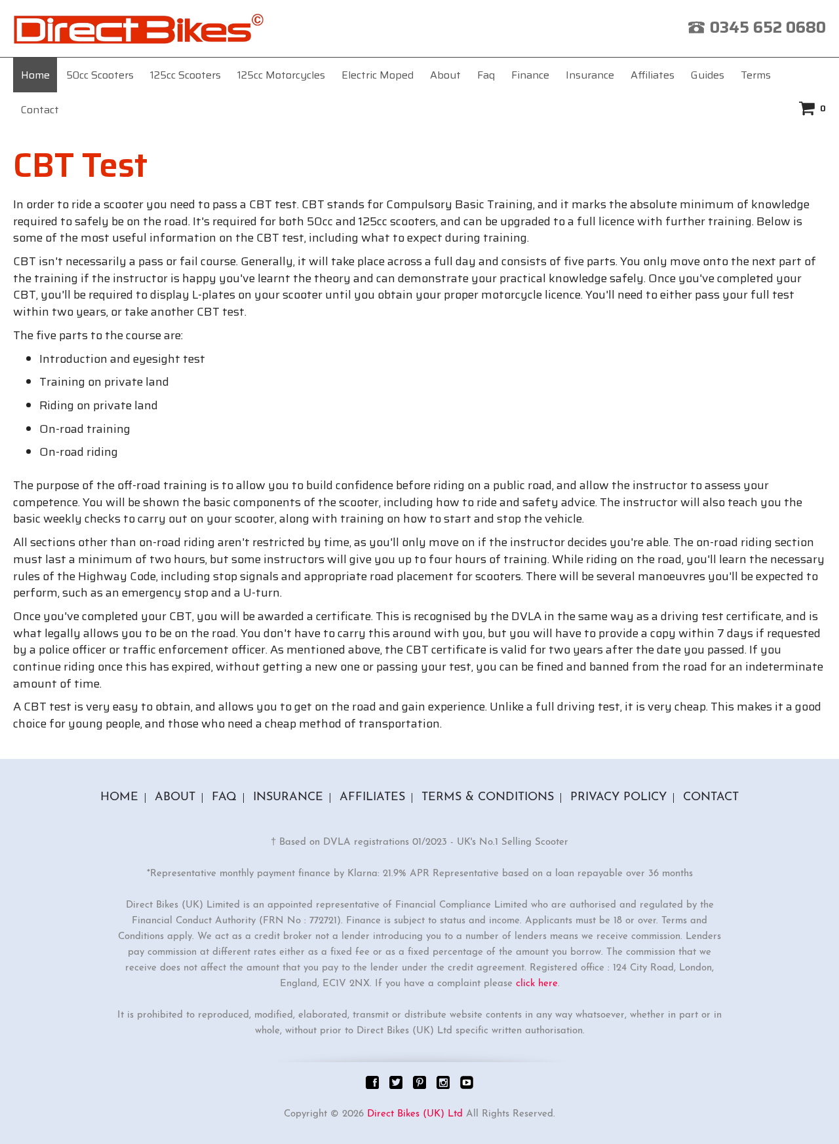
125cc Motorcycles (281, 75)
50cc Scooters (100, 75)
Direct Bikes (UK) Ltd (415, 1114)
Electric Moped (377, 75)
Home (35, 75)
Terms (756, 75)
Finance (530, 75)
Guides (707, 75)
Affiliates (652, 75)
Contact (40, 109)
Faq (486, 75)
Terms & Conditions (487, 797)
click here (537, 984)
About (445, 75)
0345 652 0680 (768, 27)
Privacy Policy (618, 797)
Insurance (590, 75)
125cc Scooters (185, 75)
